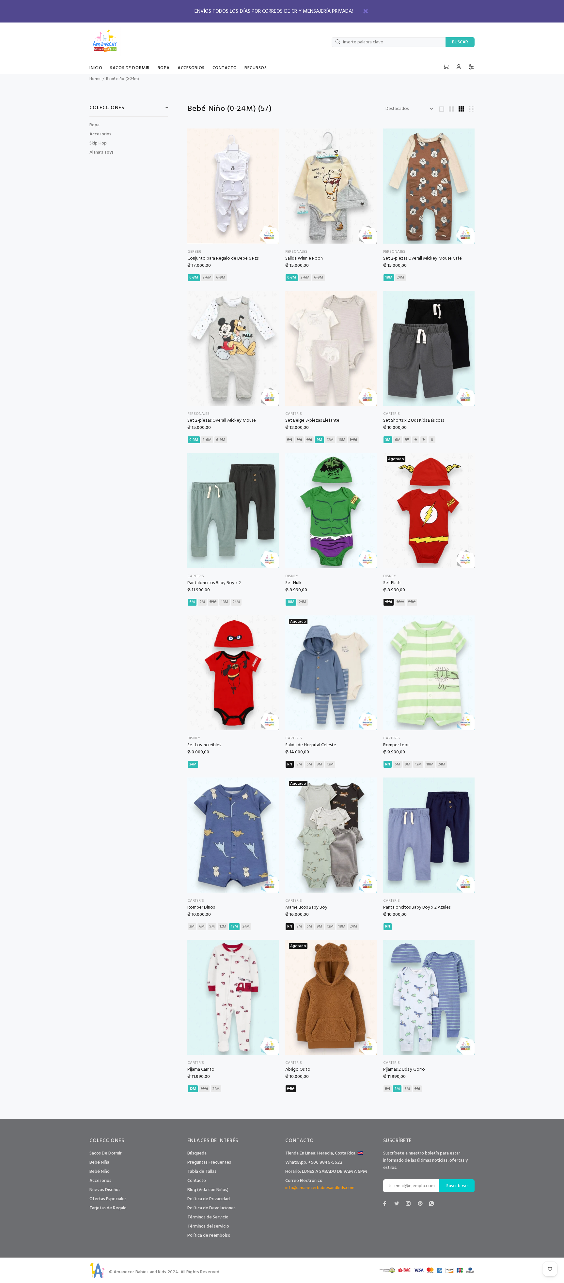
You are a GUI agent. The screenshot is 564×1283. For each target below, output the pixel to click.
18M (388, 277)
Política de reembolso (208, 1235)
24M (400, 277)
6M (309, 440)
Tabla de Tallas (201, 1171)
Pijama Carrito (200, 1069)
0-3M (193, 277)
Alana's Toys (101, 152)
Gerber (194, 252)
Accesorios (100, 134)
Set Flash (391, 583)
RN (289, 440)
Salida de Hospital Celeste (310, 745)
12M (330, 440)
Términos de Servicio (207, 1217)
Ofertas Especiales (108, 1199)
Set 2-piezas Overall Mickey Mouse (221, 420)
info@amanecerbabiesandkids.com (319, 1188)
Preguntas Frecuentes (209, 1162)
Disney (291, 576)
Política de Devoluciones (211, 1208)
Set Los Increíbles (204, 745)
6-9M (220, 277)
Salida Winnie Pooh (304, 258)
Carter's (293, 414)
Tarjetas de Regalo (108, 1208)
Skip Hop (98, 143)
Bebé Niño (99, 1171)
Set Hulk (293, 583)
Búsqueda (197, 1153)
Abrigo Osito (297, 1069)
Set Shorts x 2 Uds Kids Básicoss (413, 420)
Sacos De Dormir (105, 1153)
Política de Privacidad (208, 1199)
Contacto (196, 1181)
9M (319, 440)
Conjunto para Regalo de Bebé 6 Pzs (222, 258)
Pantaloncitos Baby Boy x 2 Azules (416, 907)
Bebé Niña (99, 1162)
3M (299, 440)
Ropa (94, 125)
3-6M (207, 277)
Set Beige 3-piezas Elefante (312, 420)
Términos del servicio (208, 1226)
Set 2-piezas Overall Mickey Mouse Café (422, 258)
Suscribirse (457, 1186)
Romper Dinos (201, 907)
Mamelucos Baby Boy (306, 907)
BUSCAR (460, 42)
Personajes (296, 252)
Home (95, 79)
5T (407, 440)
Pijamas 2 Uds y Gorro (404, 1069)
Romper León (396, 745)
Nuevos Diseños (104, 1190)
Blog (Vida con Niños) (207, 1190)
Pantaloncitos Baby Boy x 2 (214, 583)
